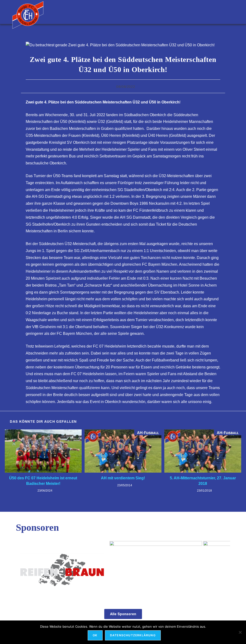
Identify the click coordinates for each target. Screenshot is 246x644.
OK (95, 635)
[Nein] (240, 632)
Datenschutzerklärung (133, 635)
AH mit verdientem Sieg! (123, 478)
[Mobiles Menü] (231, 12)
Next (224, 568)
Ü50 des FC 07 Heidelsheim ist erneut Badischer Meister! (43, 480)
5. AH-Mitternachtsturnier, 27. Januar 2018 (203, 480)
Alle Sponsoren (123, 614)
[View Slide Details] (67, 570)
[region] (123, 570)
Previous (21, 568)
